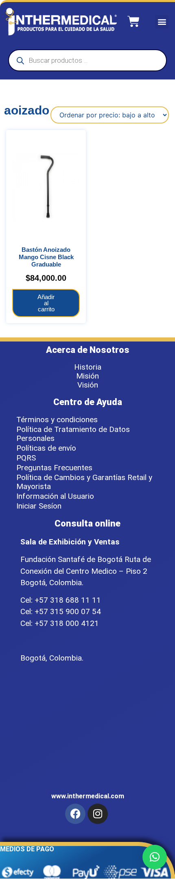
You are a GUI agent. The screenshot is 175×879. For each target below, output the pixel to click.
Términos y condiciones (57, 419)
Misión (87, 376)
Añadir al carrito (46, 303)
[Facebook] (75, 814)
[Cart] (133, 22)
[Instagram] (98, 814)
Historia (87, 367)
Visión (87, 385)
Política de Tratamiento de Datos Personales (73, 434)
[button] (161, 22)
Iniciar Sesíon (38, 506)
